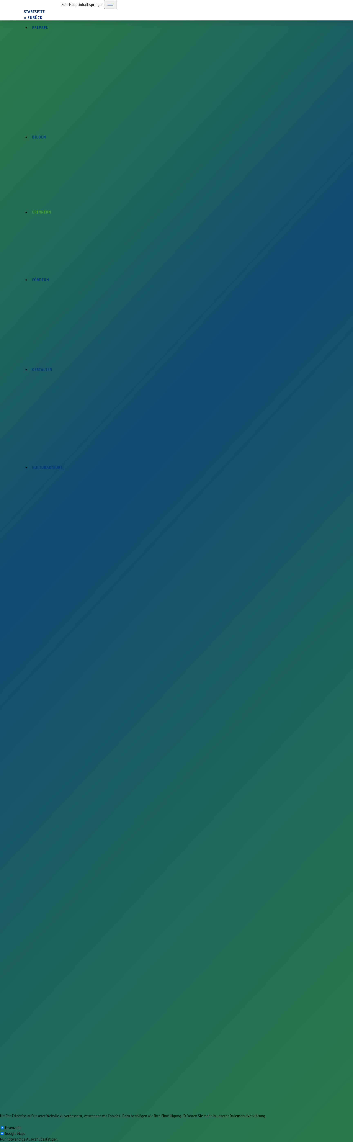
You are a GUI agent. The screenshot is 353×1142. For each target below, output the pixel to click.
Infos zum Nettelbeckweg (56, 854)
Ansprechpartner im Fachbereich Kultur (208, 1040)
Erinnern (79, 48)
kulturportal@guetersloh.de (44, 1046)
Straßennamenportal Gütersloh (61, 838)
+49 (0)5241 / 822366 (39, 1040)
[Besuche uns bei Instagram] (281, 1007)
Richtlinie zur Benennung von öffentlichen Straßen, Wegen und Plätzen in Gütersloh (108, 138)
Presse (182, 1034)
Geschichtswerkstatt (61, 48)
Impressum (186, 1023)
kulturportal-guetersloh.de (34, 48)
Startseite (34, 11)
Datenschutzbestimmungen (164, 970)
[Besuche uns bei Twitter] (273, 1007)
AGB (198, 967)
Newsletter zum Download (197, 1046)
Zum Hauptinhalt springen (82, 4)
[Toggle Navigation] (110, 4)
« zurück (33, 17)
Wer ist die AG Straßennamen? (60, 846)
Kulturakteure (188, 1017)
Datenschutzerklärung (194, 1029)
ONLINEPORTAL (129, 204)
